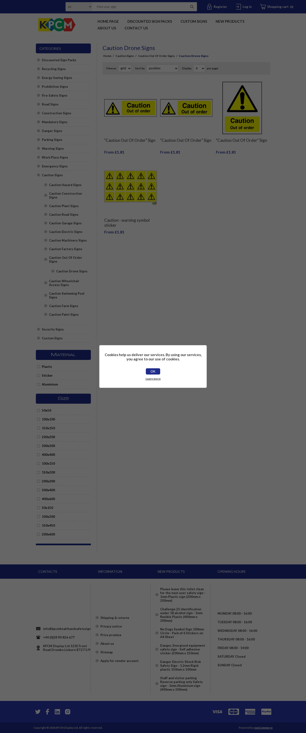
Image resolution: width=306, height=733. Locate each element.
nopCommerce (263, 727)
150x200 (48, 472)
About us (107, 643)
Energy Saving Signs (57, 78)
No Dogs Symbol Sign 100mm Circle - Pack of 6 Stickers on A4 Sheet (182, 633)
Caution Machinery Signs (68, 240)
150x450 (48, 525)
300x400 (48, 490)
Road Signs (50, 104)
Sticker (47, 375)
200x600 (48, 534)
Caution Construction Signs (65, 195)
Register (220, 7)
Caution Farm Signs (63, 306)
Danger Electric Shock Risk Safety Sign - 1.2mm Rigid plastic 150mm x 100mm (180, 665)
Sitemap (106, 652)
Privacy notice (111, 626)
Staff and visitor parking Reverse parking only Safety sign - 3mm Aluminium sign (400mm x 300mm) (181, 683)
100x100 (48, 419)
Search (192, 7)
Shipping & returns (114, 618)
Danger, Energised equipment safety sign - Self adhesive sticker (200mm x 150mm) (182, 649)
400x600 (48, 499)
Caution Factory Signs (65, 249)
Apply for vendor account (119, 661)
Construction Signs (56, 113)
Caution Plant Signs (64, 206)
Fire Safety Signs (54, 95)
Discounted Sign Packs (59, 60)
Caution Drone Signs (71, 271)
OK (153, 371)
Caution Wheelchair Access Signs (64, 283)
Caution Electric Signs (65, 232)
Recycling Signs (54, 69)
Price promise (110, 635)
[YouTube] (57, 712)
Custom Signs (52, 338)
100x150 (48, 463)
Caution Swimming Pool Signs (66, 295)
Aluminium (50, 384)
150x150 (48, 428)
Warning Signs (53, 148)
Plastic (47, 367)
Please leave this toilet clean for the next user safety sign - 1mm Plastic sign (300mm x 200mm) (182, 594)
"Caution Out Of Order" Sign (129, 140)
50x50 (46, 410)
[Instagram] (67, 712)
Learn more (153, 378)
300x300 (48, 446)
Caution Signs (52, 175)
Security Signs (53, 329)
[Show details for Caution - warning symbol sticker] (130, 188)
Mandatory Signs (54, 122)
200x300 (48, 481)
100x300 (48, 516)
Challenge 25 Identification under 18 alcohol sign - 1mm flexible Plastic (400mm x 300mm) (181, 615)
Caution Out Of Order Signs (65, 259)
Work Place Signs (55, 157)
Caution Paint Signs (64, 314)
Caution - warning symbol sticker (127, 223)
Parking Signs (52, 140)
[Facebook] (47, 712)
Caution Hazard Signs (65, 185)
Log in (247, 7)
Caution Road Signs (63, 214)
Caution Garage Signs (65, 223)
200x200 (48, 437)
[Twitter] (37, 712)
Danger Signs (52, 131)
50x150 (47, 508)
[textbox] (138, 7)
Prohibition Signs (55, 86)
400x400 (48, 455)
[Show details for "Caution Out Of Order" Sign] (130, 108)
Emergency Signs (55, 166)
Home (107, 56)
